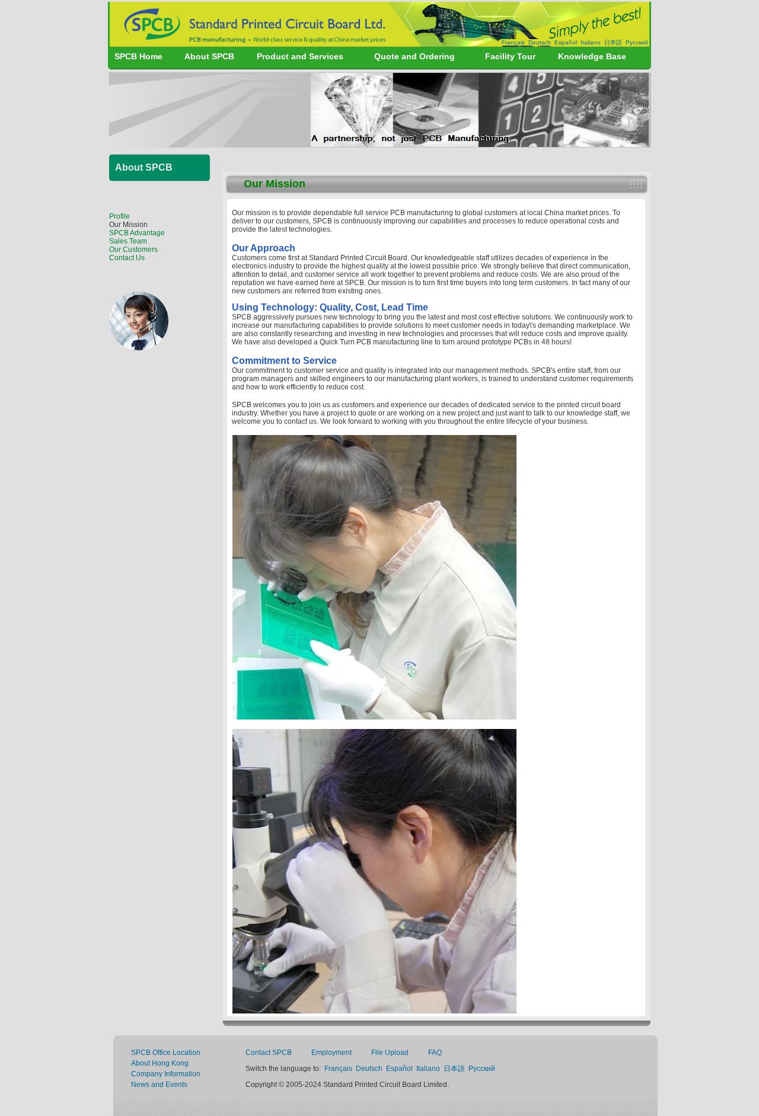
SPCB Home (138, 56)
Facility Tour (510, 56)
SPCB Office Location (165, 1052)
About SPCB (209, 56)
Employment (331, 1052)
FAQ (435, 1052)
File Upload (390, 1052)
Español (565, 42)
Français (513, 42)
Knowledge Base (592, 56)
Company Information (165, 1074)
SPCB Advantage (137, 233)
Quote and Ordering (414, 56)
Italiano (591, 42)
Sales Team (128, 241)
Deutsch (539, 42)
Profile (119, 216)
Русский (637, 42)
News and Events (159, 1084)
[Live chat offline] (138, 347)
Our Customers (133, 249)
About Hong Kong (160, 1063)
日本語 (613, 42)
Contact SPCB (268, 1052)
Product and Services (300, 56)
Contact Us (127, 258)
